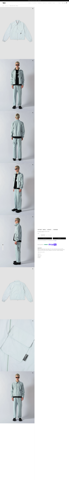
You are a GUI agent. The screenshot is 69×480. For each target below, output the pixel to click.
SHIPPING (39, 256)
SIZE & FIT (39, 255)
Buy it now (59, 238)
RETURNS (39, 257)
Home (3, 5)
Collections (7, 5)
